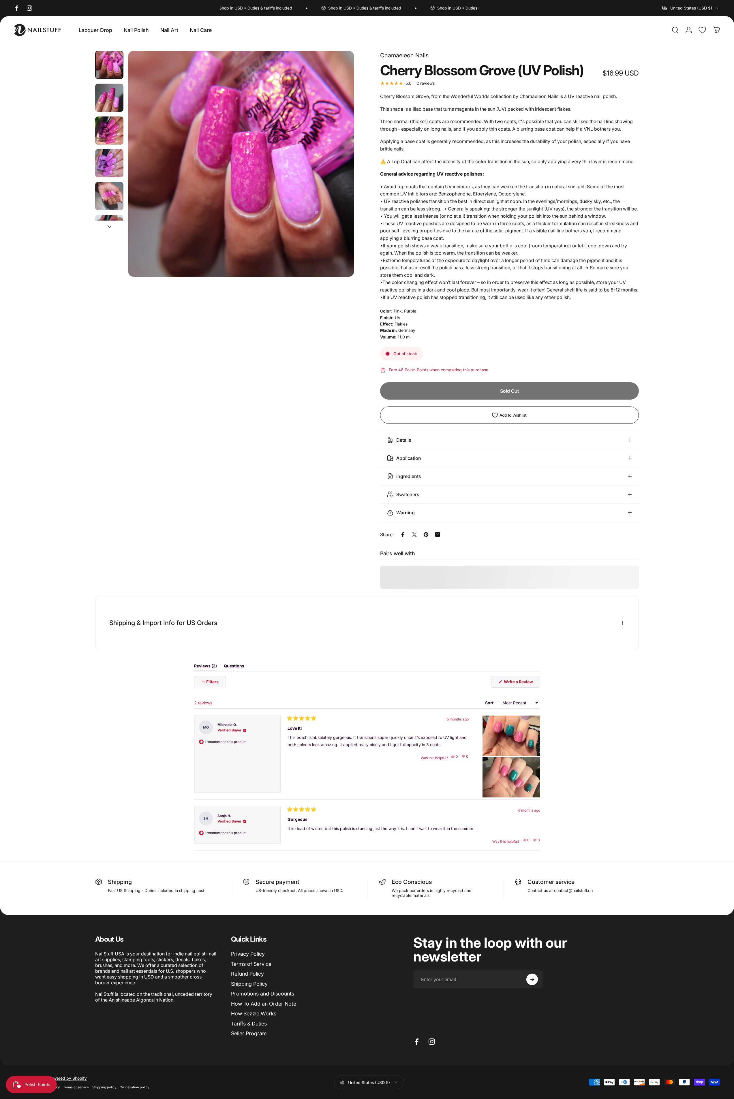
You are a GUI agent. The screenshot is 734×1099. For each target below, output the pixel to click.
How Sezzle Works (253, 1013)
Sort (489, 702)
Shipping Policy (249, 984)
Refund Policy (247, 974)
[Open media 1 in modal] (241, 164)
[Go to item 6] (109, 229)
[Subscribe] (532, 979)
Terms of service (76, 1087)
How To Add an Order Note (263, 1004)
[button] (511, 736)
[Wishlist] (702, 30)
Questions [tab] (234, 667)
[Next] (339, 178)
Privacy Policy (248, 954)
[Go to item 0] (109, 65)
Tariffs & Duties (249, 1024)
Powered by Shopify (67, 1077)
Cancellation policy (134, 1087)
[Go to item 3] (109, 130)
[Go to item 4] (109, 163)
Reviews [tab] (205, 667)
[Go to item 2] (109, 98)
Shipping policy (104, 1087)
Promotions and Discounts (262, 994)
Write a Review (521, 683)
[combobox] (691, 8)
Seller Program (249, 1033)
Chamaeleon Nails (404, 55)
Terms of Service (251, 964)
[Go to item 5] (109, 196)
